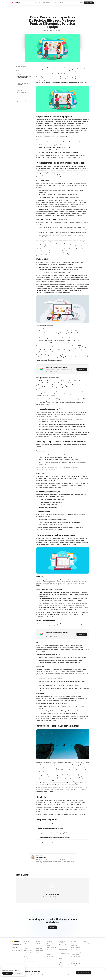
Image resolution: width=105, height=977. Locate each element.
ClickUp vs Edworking (76, 949)
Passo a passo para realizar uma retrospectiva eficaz (24, 80)
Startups (25, 943)
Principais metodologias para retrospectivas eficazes (24, 77)
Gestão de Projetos (28, 950)
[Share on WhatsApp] (25, 101)
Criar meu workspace (84, 972)
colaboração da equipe (52, 130)
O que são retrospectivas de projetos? (23, 73)
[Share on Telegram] (23, 101)
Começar (52, 927)
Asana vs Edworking (75, 947)
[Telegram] (21, 951)
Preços (61, 2)
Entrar (81, 2)
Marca (48, 958)
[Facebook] (12, 951)
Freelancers (26, 948)
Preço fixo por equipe (64, 947)
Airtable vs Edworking (76, 952)
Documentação (39, 948)
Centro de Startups (51, 947)
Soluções (38, 2)
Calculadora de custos (64, 944)
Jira (42, 669)
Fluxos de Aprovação (28, 961)
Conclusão (19, 90)
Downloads (49, 954)
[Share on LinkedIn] (28, 101)
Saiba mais (17, 970)
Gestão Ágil (26, 958)
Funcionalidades (46, 2)
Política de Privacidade (88, 946)
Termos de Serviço (87, 943)
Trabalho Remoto (27, 952)
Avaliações (38, 952)
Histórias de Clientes (40, 955)
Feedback (38, 943)
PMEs (25, 946)
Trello (51, 669)
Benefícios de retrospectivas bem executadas (24, 87)
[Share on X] (17, 101)
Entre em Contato (39, 950)
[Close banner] (102, 971)
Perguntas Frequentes (22, 92)
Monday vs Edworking (76, 958)
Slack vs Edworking (75, 956)
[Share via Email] (31, 101)
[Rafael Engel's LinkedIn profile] (45, 858)
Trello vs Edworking (75, 954)
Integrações (50, 956)
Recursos (55, 2)
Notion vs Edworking (75, 961)
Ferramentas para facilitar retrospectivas (23, 84)
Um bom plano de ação (49, 496)
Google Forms (42, 696)
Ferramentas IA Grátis (52, 949)
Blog (48, 952)
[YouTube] (19, 951)
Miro (39, 645)
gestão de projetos (54, 614)
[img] (35, 116)
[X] (17, 951)
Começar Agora (88, 2)
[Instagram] (15, 951)
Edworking (41, 580)
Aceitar (7, 973)
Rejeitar (18, 973)
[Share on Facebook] (20, 101)
